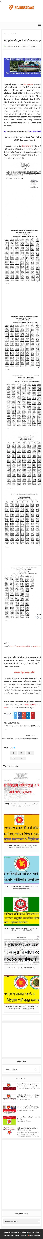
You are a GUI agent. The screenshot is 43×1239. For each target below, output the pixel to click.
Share (19, 717)
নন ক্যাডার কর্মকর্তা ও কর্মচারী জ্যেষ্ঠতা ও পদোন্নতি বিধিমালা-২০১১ (28, 1118)
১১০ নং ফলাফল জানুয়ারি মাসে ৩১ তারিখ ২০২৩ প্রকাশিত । (21, 967)
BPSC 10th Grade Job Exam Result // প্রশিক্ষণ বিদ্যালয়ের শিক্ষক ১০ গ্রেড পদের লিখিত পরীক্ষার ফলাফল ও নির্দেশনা (21, 846)
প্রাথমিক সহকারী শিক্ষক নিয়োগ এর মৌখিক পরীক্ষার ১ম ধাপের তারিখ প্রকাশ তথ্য (20, 739)
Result (35, 46)
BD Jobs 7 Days (18, 1232)
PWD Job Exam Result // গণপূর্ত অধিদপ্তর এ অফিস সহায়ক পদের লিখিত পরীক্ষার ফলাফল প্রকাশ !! (21, 888)
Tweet (15, 717)
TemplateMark (35, 1235)
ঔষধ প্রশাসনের (28, 84)
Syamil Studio (14, 1235)
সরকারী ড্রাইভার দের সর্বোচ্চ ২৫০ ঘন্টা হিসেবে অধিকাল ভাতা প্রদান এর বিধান (27, 1129)
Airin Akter (8, 747)
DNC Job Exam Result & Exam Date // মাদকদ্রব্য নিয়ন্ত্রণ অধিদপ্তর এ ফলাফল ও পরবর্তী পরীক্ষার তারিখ (21, 929)
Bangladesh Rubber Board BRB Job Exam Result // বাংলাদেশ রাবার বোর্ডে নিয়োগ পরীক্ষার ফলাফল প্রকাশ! (21, 1008)
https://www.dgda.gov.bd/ (20, 646)
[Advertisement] (22, 17)
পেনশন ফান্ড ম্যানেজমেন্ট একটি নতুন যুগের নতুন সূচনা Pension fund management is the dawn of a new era (28, 1107)
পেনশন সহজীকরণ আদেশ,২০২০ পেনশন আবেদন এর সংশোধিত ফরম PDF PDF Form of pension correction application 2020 (28, 1085)
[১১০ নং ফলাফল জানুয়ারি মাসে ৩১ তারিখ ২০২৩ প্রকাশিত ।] (22, 950)
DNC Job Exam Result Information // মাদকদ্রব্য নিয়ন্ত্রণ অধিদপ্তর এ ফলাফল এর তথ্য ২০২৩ (21, 805)
